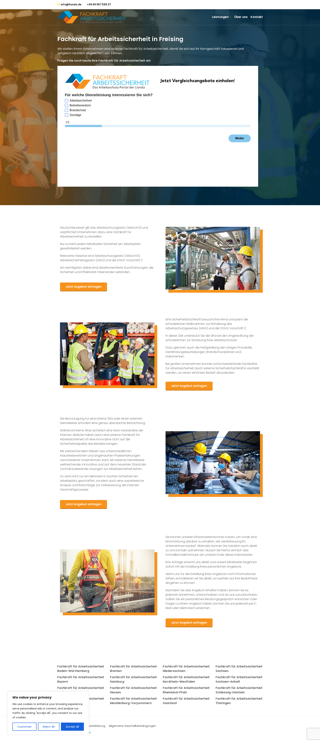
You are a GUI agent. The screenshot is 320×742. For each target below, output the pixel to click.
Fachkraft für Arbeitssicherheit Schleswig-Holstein (239, 690)
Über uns (241, 17)
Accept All (72, 726)
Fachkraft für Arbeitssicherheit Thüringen (239, 700)
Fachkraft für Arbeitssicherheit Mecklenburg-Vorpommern (133, 700)
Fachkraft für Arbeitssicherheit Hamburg (133, 679)
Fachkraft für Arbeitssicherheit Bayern (80, 679)
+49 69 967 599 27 (99, 4)
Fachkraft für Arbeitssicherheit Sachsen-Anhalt (239, 679)
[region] (48, 713)
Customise (24, 726)
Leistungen (220, 17)
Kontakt (257, 17)
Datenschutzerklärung (90, 726)
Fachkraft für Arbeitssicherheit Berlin (80, 690)
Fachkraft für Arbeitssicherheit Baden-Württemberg (80, 668)
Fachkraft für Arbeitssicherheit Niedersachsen (186, 668)
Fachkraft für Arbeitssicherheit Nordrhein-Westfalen (186, 679)
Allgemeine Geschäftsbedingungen (132, 726)
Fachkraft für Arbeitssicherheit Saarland (186, 700)
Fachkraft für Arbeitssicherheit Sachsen (239, 668)
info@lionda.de (71, 4)
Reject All (48, 726)
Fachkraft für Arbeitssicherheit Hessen (133, 690)
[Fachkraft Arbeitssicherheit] (93, 17)
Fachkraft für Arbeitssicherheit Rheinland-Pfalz (186, 690)
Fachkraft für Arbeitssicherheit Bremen (133, 668)
